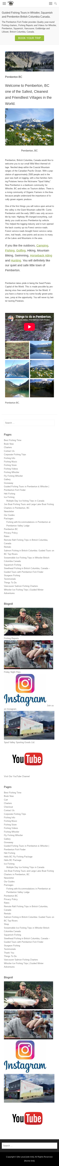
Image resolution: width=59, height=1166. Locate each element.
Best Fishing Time (12, 440)
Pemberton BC (11, 529)
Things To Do (10, 582)
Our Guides (9, 515)
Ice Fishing (9, 497)
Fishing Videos (11, 469)
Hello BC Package (12, 860)
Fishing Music (10, 461)
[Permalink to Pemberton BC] (29, 61)
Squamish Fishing (12, 565)
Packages (8, 518)
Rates (7, 536)
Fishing (10, 250)
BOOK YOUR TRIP (29, 38)
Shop (6, 924)
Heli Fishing (9, 493)
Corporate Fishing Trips (15, 454)
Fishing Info (9, 458)
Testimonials (10, 579)
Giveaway (8, 483)
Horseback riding (41, 255)
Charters (8, 447)
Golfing (21, 250)
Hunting (16, 260)
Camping (42, 245)
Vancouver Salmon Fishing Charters (21, 586)
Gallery (7, 479)
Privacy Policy (11, 533)
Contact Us (9, 451)
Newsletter (9, 511)
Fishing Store (10, 465)
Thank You (9, 952)
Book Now (9, 444)
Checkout (8, 807)
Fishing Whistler (11, 472)
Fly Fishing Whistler (13, 476)
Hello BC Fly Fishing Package (18, 856)
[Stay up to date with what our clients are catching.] (25, 1072)
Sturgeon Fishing (12, 575)
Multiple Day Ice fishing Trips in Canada (25, 501)
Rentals (7, 547)
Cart (6, 800)
